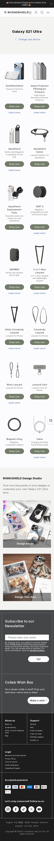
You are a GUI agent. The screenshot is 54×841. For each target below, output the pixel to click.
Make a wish (37, 700)
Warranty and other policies (15, 755)
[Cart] (30, 12)
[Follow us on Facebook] (16, 809)
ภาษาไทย (28, 826)
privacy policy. (37, 650)
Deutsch (44, 822)
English (9, 822)
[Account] (36, 12)
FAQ (31, 727)
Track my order (36, 734)
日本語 (27, 822)
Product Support (36, 730)
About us (8, 724)
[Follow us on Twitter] (31, 809)
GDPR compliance (12, 765)
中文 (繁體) (18, 822)
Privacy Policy (10, 759)
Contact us (34, 740)
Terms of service (11, 762)
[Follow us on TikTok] (24, 809)
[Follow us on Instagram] (8, 809)
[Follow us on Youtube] (39, 809)
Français (35, 822)
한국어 (36, 826)
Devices (33, 724)
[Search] (42, 12)
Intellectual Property (12, 768)
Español (19, 826)
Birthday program (37, 737)
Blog (6, 736)
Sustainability (10, 727)
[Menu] (48, 12)
